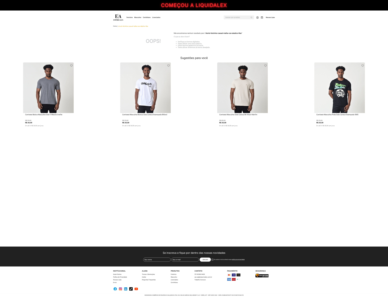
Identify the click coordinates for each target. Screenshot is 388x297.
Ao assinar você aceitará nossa (229, 259)
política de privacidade (238, 259)
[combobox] (239, 17)
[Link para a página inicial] (115, 26)
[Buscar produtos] (251, 17)
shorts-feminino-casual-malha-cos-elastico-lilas (133, 26)
